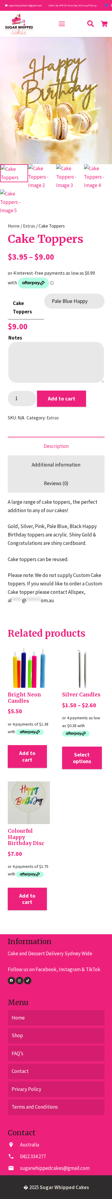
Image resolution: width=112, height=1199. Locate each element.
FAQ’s (17, 1053)
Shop (17, 1035)
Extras (29, 226)
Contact (20, 1071)
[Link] (19, 24)
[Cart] (104, 24)
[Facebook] (107, 5)
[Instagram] (19, 980)
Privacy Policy (26, 1089)
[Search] (90, 24)
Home (14, 226)
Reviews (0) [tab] (56, 483)
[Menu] (62, 24)
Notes (15, 337)
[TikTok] (27, 980)
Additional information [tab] (56, 464)
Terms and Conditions (35, 1107)
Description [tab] (56, 446)
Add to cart (61, 398)
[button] (102, 47)
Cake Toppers (22, 307)
